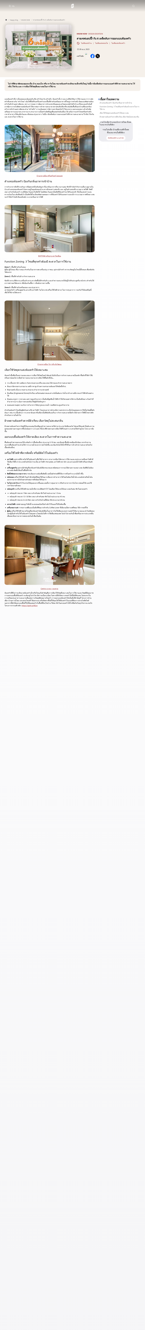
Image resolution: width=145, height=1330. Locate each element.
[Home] (72, 6)
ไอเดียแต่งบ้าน (86, 43)
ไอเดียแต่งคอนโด (101, 43)
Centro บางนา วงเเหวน (49, 588)
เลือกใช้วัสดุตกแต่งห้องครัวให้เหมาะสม (114, 113)
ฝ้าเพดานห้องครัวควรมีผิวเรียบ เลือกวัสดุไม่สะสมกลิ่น (119, 117)
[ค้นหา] (133, 6)
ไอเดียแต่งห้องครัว (118, 43)
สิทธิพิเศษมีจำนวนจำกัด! (116, 138)
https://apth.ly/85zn (30, 605)
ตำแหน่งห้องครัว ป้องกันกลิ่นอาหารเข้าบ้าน (116, 103)
